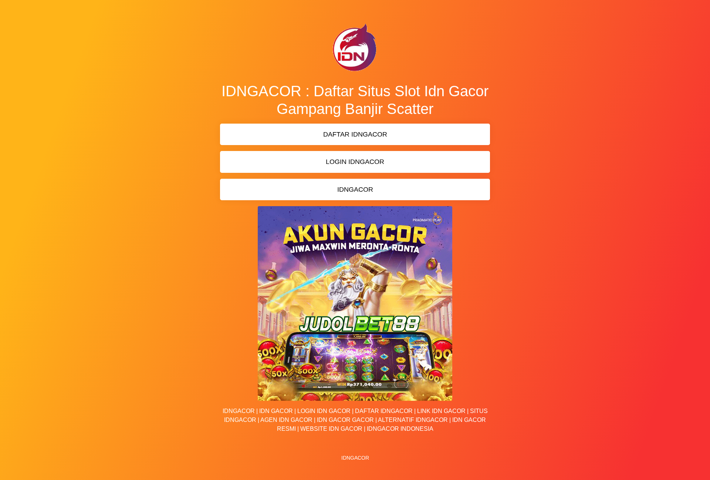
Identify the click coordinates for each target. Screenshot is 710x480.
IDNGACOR (355, 189)
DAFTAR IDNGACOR (355, 134)
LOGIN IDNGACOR (355, 161)
